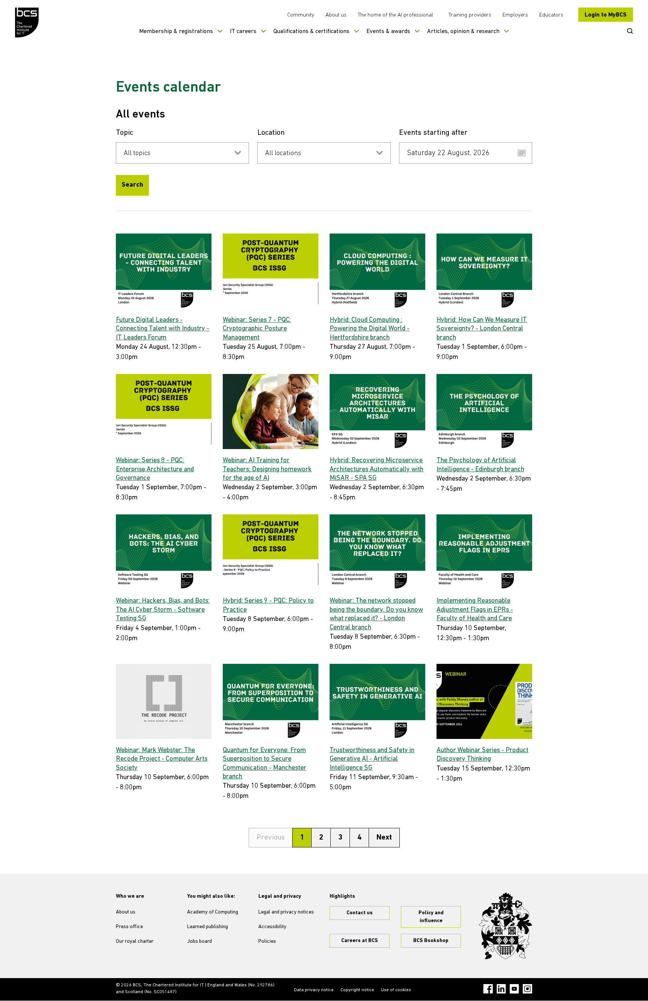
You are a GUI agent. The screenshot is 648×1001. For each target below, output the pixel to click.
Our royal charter (134, 941)
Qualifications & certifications (311, 32)
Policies (267, 941)
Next (384, 837)
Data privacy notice (314, 990)
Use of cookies (396, 990)
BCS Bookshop (430, 941)
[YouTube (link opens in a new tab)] (514, 988)
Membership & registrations (176, 32)
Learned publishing (207, 927)
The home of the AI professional (395, 15)
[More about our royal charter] (505, 925)
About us (336, 15)
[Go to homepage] (27, 23)
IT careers (243, 32)
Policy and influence (431, 917)
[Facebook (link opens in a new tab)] (488, 988)
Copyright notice (357, 990)
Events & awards (388, 32)
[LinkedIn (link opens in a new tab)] (501, 988)
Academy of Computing (212, 912)
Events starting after (433, 133)
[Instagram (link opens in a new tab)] (527, 988)
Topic (124, 133)
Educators (551, 15)
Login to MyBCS (606, 15)
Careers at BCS (359, 941)
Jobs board (199, 941)
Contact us (359, 913)
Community (300, 15)
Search (132, 185)
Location (271, 133)
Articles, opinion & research (463, 32)
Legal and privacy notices (286, 912)
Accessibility (272, 927)
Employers (515, 15)
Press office (129, 927)
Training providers (469, 15)
